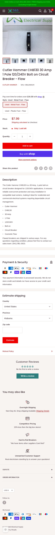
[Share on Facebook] (36, 168)
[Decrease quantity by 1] (14, 136)
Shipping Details (42, 411)
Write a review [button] (27, 376)
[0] (50, 10)
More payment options (27, 160)
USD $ (6, 490)
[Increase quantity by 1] (30, 136)
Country (6, 301)
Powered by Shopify (9, 530)
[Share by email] (50, 168)
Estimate (10, 340)
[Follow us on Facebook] (4, 502)
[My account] (45, 11)
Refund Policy (8, 351)
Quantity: (6, 136)
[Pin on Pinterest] (41, 168)
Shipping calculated (19, 122)
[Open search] (40, 11)
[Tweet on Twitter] (46, 168)
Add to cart (27, 146)
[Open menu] (4, 11)
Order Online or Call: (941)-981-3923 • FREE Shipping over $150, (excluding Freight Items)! (27, 3)
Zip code (6, 324)
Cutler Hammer (10, 85)
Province (6, 313)
